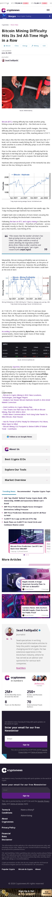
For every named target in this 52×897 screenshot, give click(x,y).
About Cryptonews (7, 820)
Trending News (8, 491)
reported (16, 367)
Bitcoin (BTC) (7, 122)
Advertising (26, 815)
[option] (26, 541)
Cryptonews (5, 25)
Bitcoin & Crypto (26, 869)
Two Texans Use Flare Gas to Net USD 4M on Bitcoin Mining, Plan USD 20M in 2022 (23, 410)
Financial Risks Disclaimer (7, 836)
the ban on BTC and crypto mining (23, 221)
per (31, 247)
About (38, 869)
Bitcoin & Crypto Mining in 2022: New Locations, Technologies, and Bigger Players (22, 396)
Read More (21, 668)
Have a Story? (27, 809)
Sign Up (26, 745)
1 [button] (24, 554)
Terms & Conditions (7, 811)
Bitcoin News (14, 25)
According (6, 331)
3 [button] (28, 554)
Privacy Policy (8, 827)
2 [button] (26, 554)
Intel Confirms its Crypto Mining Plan (17, 407)
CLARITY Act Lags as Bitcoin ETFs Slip (20, 519)
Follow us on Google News (20, 437)
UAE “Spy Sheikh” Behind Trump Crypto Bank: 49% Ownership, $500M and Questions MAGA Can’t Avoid (25, 501)
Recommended (23, 491)
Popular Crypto (8, 869)
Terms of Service (37, 752)
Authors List (39, 683)
